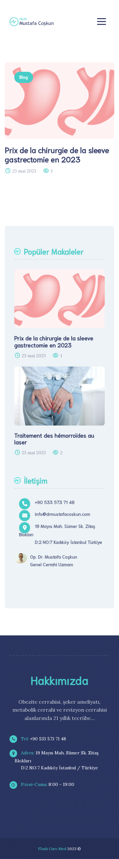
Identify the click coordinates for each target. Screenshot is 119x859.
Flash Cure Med (52, 848)
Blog (23, 77)
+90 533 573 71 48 (43, 739)
